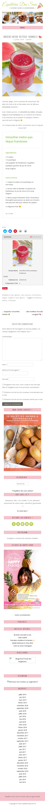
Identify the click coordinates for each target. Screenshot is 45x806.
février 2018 (22, 727)
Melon (4, 300)
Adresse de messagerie (11, 370)
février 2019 (22, 703)
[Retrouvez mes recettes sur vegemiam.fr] (22, 682)
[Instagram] (31, 524)
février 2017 (22, 757)
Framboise (37, 298)
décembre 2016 (22, 763)
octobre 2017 (22, 738)
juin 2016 (22, 779)
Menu (22, 28)
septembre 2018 (22, 708)
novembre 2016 (22, 766)
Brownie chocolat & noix (22, 635)
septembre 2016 (22, 771)
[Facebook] (22, 524)
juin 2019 (22, 697)
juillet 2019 (22, 694)
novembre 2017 (22, 736)
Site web (5, 379)
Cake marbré (22, 638)
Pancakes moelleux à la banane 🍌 (22, 640)
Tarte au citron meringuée (22, 646)
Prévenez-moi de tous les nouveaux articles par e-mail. (23, 399)
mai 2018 (22, 719)
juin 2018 (22, 716)
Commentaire (7, 336)
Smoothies (36, 295)
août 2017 (22, 744)
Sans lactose (26, 295)
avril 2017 (22, 752)
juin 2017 (22, 749)
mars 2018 (22, 725)
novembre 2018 (22, 705)
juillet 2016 (22, 777)
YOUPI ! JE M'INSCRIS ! (22, 615)
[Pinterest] (27, 524)
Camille (29, 39)
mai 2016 (22, 782)
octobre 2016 (22, 768)
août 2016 (22, 774)
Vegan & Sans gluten (16, 298)
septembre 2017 (22, 741)
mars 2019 (22, 700)
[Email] (14, 524)
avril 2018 (22, 722)
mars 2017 (22, 755)
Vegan (4, 298)
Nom (4, 365)
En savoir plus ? (22, 511)
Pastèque (12, 300)
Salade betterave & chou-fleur (22, 643)
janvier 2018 (22, 730)
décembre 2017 (22, 733)
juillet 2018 (22, 714)
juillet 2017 (22, 746)
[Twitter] (18, 524)
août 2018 (22, 711)
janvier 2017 (22, 760)
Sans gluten (15, 295)
